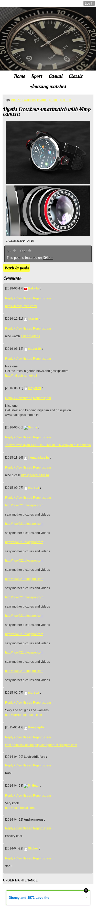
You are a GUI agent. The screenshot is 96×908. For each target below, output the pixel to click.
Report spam (42, 298)
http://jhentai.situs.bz (35, 475)
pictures (65, 100)
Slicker (33, 848)
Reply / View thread (18, 298)
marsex (33, 488)
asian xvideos (30, 336)
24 (10, 251)
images (42, 100)
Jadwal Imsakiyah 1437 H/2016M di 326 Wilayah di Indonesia (48, 445)
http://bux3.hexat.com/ (20, 808)
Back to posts (16, 268)
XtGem (48, 258)
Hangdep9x (36, 727)
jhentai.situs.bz (38, 457)
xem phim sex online (19, 745)
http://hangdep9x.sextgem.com (56, 745)
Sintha (32, 427)
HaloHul (33, 288)
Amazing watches (23, 100)
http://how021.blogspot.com (24, 505)
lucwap (33, 318)
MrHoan (33, 785)
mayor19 (34, 349)
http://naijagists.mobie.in (22, 375)
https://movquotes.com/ (21, 306)
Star (24, 251)
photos (53, 100)
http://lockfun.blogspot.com (23, 715)
